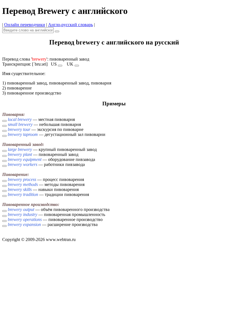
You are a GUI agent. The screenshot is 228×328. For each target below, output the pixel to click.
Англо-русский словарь (70, 24)
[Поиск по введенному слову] (57, 31)
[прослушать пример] (4, 121)
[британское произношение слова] (77, 65)
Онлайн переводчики (24, 24)
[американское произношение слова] (60, 65)
